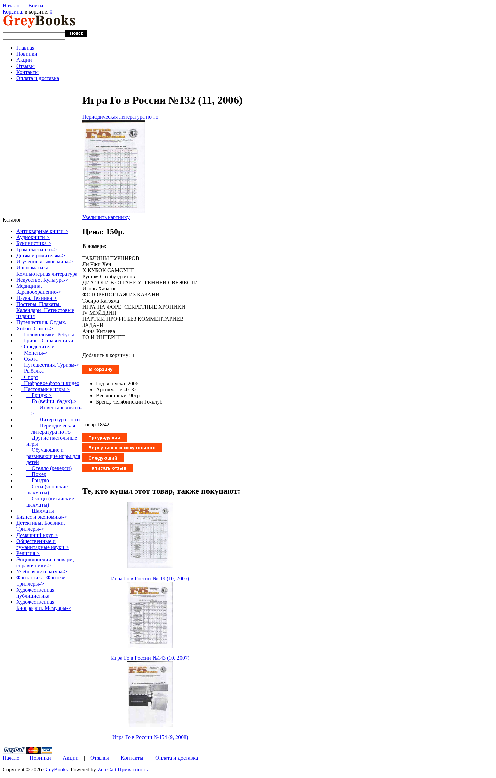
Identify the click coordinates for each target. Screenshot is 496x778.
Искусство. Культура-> (42, 280)
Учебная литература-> (41, 571)
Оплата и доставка (37, 78)
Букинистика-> (33, 243)
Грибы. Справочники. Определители (48, 343)
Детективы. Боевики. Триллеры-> (40, 526)
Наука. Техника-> (36, 298)
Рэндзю (37, 480)
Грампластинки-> (36, 249)
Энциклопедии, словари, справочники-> (45, 562)
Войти (35, 5)
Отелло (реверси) (49, 468)
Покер (36, 474)
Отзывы (25, 66)
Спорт (29, 377)
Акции (24, 60)
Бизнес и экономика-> (41, 517)
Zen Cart (107, 769)
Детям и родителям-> (40, 255)
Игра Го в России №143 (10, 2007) (150, 658)
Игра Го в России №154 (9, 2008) (150, 737)
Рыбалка (32, 371)
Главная (25, 48)
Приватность (133, 769)
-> (41, 325)
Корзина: (13, 12)
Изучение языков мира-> (44, 261)
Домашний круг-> (37, 535)
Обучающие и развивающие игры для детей (53, 456)
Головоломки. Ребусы (47, 334)
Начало (11, 5)
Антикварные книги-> (42, 231)
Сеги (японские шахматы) (47, 489)
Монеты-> (34, 353)
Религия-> (28, 553)
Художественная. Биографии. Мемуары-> (43, 605)
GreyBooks (55, 769)
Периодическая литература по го (120, 117)
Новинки (26, 54)
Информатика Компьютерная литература (46, 271)
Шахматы (40, 511)
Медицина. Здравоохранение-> (38, 289)
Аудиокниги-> (33, 237)
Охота (29, 359)
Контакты (27, 72)
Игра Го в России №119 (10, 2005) (150, 578)
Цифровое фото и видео (50, 383)
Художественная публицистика (35, 593)
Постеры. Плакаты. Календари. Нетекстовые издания (45, 310)
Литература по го (55, 419)
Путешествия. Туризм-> (50, 365)
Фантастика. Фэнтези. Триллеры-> (41, 581)
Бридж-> (39, 395)
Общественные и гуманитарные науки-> (42, 544)
